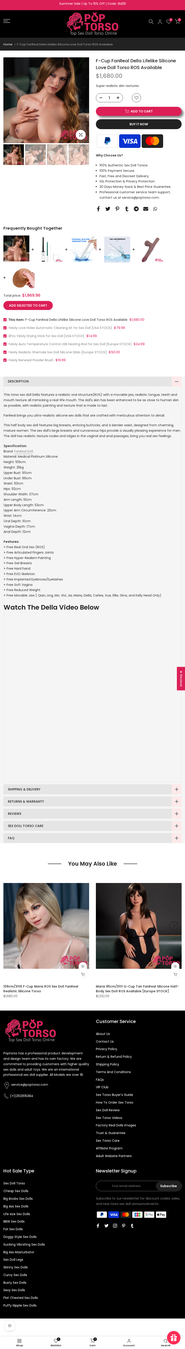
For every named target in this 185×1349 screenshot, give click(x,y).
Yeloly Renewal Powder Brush (30, 360)
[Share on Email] (145, 209)
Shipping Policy (107, 1064)
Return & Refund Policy (114, 1056)
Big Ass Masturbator (18, 1252)
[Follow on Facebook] (98, 1225)
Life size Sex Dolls (16, 1214)
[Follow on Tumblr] (132, 1225)
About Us (103, 1034)
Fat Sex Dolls (13, 1229)
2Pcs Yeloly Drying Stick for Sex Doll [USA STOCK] (46, 336)
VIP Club (102, 1087)
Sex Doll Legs (13, 1259)
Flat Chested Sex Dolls (20, 1297)
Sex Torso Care (108, 1140)
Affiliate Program (109, 1148)
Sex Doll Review (108, 1110)
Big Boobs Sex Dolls (18, 1198)
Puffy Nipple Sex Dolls (20, 1305)
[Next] (80, 100)
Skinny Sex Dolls (15, 1267)
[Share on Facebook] (98, 209)
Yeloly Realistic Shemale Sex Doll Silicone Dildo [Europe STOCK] (57, 352)
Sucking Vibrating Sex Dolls (24, 1244)
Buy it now (139, 124)
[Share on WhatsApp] (155, 209)
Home (7, 44)
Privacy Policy (106, 1049)
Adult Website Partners (114, 1156)
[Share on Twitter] (107, 209)
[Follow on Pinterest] (124, 1225)
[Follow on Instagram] (115, 1225)
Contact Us (105, 1041)
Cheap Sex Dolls (15, 1191)
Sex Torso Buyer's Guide (114, 1095)
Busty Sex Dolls (14, 1282)
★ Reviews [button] (181, 678)
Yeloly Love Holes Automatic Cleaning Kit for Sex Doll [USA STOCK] (60, 328)
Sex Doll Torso (14, 1183)
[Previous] (12, 100)
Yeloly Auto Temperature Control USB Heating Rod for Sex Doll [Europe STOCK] (70, 344)
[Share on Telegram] (136, 209)
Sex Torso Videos (109, 1118)
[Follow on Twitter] (106, 1225)
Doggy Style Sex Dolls (20, 1237)
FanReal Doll (23, 451)
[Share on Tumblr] (126, 209)
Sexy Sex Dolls (14, 1290)
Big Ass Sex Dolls (15, 1206)
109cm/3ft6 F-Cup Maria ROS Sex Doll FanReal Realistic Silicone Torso (40, 988)
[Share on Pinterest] (117, 209)
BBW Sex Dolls (14, 1221)
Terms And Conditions (113, 1072)
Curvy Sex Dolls (15, 1275)
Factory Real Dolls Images (116, 1125)
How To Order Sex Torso (114, 1102)
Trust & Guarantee (110, 1133)
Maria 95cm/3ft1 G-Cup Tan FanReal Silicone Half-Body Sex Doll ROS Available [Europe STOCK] (137, 988)
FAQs (100, 1079)
